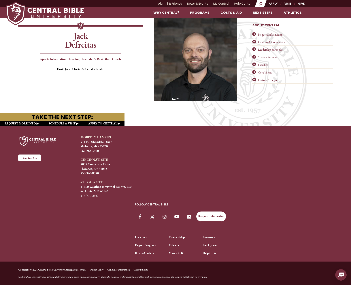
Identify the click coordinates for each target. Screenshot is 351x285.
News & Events (197, 3)
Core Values (265, 72)
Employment (210, 245)
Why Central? (166, 12)
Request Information (270, 34)
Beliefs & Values (144, 253)
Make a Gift (176, 253)
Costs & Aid (231, 12)
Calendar (174, 245)
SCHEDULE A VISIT (62, 123)
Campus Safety (140, 269)
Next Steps (263, 12)
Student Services (267, 57)
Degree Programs (145, 245)
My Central (221, 3)
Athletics (293, 12)
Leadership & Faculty (270, 50)
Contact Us (30, 158)
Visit (287, 3)
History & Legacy (268, 80)
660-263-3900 (89, 151)
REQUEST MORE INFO (20, 123)
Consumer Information (118, 269)
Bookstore (209, 237)
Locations (141, 237)
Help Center (243, 3)
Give (301, 3)
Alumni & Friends (170, 3)
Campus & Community (271, 42)
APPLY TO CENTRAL (102, 123)
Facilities (263, 65)
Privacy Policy (96, 269)
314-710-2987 (89, 196)
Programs (200, 12)
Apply (273, 3)
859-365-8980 (89, 173)
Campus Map (177, 237)
